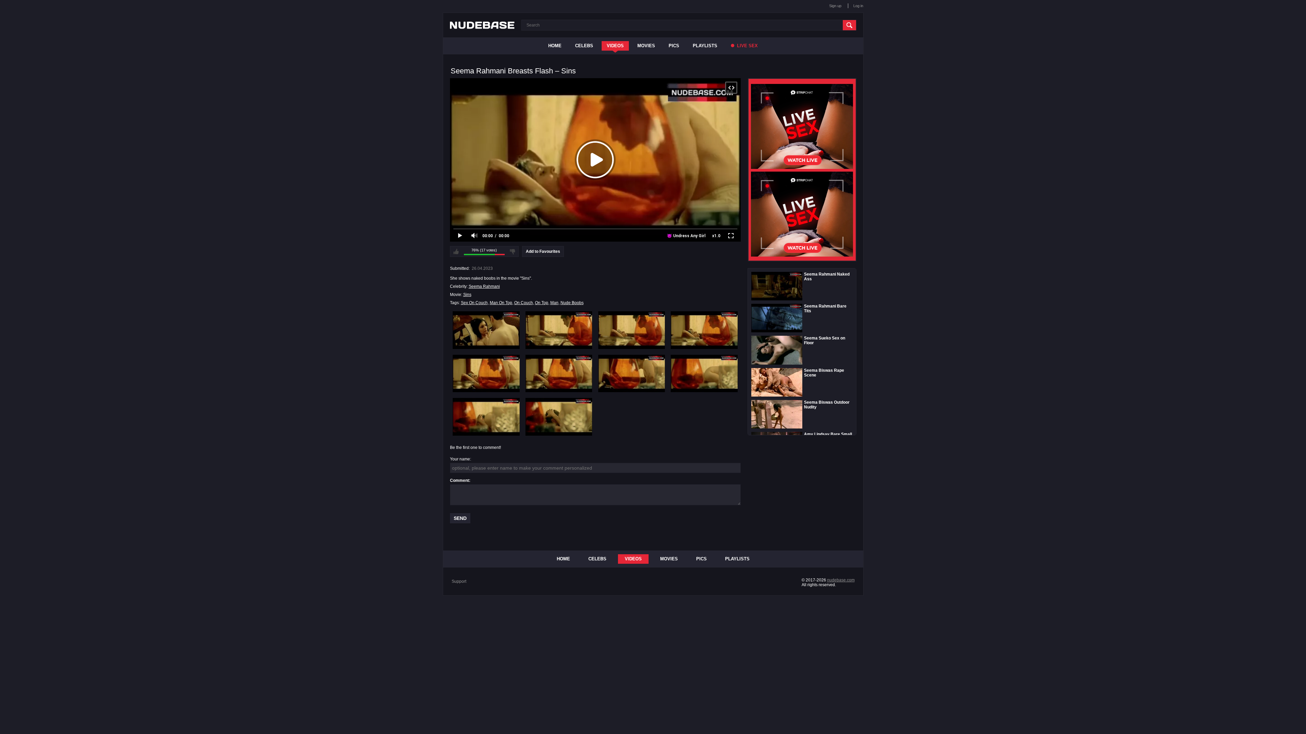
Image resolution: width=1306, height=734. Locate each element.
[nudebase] (482, 25)
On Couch (523, 302)
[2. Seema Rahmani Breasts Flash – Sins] (558, 330)
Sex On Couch (474, 302)
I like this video (456, 251)
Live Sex (747, 45)
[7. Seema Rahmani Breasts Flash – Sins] (631, 373)
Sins (467, 294)
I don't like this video (512, 251)
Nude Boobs (572, 302)
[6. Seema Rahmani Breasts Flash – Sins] (558, 373)
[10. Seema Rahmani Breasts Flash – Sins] (558, 416)
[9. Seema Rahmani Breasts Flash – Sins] (486, 416)
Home (555, 45)
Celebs (584, 45)
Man (554, 302)
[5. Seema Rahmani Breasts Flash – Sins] (486, 373)
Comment (459, 480)
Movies (646, 45)
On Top (541, 302)
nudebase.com (841, 580)
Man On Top (501, 302)
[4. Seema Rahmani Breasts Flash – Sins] (704, 330)
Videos (615, 45)
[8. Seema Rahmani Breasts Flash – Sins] (704, 373)
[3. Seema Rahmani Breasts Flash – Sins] (631, 330)
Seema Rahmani (484, 286)
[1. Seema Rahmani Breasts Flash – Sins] (486, 330)
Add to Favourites (543, 251)
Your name (460, 459)
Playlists (705, 45)
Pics (674, 45)
